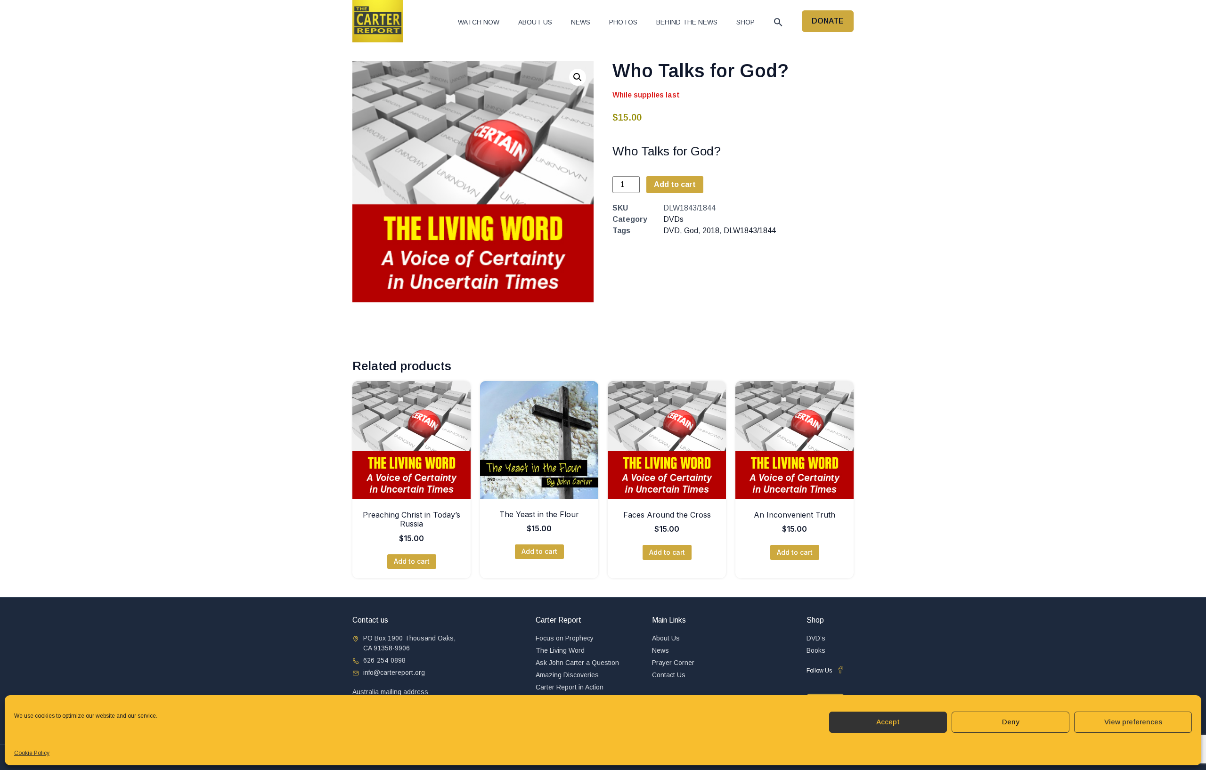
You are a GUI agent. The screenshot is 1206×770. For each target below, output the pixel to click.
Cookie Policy (31, 753)
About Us (535, 22)
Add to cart (675, 184)
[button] (778, 22)
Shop (745, 22)
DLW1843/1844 (750, 231)
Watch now (478, 22)
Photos (623, 22)
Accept (888, 722)
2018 (710, 231)
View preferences (1133, 722)
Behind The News (686, 22)
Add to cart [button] (412, 561)
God (691, 231)
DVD (671, 231)
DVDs (673, 219)
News (580, 22)
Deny (1010, 722)
